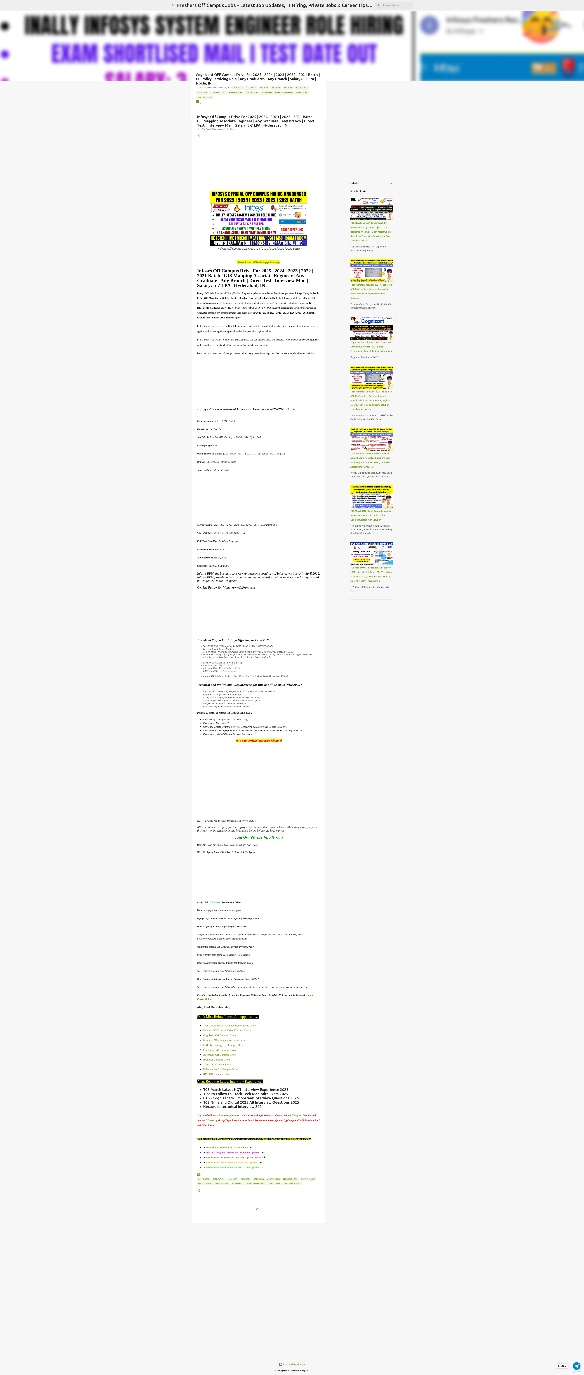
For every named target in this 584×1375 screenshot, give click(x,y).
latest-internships (284, 92)
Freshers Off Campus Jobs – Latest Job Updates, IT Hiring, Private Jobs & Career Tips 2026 (278, 5)
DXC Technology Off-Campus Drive (223, 1045)
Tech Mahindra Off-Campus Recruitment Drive (229, 1025)
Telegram (297, 1115)
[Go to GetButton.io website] (577, 1372)
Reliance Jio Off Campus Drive (220, 1069)
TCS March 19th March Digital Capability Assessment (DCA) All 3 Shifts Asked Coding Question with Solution (370, 515)
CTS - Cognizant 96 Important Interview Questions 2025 (251, 1098)
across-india (302, 88)
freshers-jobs (235, 92)
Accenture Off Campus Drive (219, 1054)
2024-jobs (276, 88)
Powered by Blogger (294, 1364)
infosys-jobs (222, 1184)
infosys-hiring (205, 1184)
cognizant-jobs (218, 92)
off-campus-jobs (204, 97)
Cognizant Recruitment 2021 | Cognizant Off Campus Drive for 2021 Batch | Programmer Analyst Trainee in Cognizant (371, 346)
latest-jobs (301, 92)
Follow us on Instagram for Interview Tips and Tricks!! (234, 1157)
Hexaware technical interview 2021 (234, 1107)
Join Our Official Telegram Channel (259, 740)
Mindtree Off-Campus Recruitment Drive (226, 1040)
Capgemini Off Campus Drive (219, 1049)
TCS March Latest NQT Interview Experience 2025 (246, 1090)
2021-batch (238, 88)
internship (267, 92)
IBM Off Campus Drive (216, 1074)
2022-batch (251, 88)
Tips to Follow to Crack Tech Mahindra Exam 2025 (245, 1094)
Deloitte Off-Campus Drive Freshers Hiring (227, 1030)
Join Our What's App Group (259, 837)
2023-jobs (264, 88)
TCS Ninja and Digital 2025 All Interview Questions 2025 (251, 1102)
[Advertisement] (258, 164)
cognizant (202, 92)
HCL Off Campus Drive (216, 1059)
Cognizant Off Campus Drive (219, 1035)
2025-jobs (288, 88)
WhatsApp (212, 1120)
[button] (199, 135)
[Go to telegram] (577, 1366)
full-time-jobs (252, 92)
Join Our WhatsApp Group (258, 262)
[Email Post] (199, 1176)
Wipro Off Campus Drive (217, 1064)
